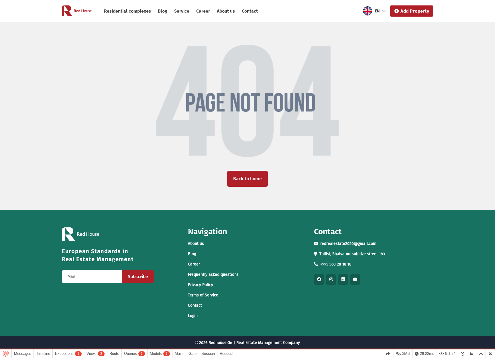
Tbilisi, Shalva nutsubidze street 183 (352, 253)
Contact (250, 11)
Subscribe (138, 276)
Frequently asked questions (213, 274)
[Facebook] (319, 279)
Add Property (414, 11)
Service (181, 11)
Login (193, 315)
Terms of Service (203, 295)
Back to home (247, 178)
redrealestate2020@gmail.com (348, 243)
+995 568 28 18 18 (335, 264)
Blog (162, 11)
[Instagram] (331, 279)
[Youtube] (355, 279)
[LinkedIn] (343, 279)
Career (203, 11)
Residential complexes (127, 11)
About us (226, 11)
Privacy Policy (200, 284)
